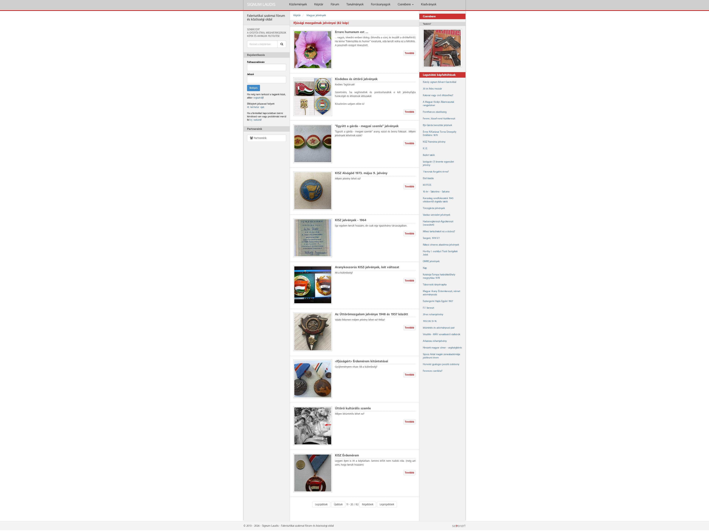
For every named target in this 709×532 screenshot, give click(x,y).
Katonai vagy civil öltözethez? (438, 95)
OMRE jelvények (431, 261)
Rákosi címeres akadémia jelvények (441, 244)
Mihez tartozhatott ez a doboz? (439, 231)
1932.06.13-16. (430, 321)
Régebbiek (367, 504)
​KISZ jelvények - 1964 (350, 220)
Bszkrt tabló (429, 155)
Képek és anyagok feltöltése (263, 36)
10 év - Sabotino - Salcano (436, 191)
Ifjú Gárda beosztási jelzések (437, 125)
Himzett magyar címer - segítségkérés (442, 347)
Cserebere (405, 4)
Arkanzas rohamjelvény (435, 341)
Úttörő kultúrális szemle (353, 408)
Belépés (253, 88)
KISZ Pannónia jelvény (434, 141)
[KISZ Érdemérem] (312, 473)
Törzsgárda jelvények (434, 208)
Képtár (318, 4)
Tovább (409, 53)
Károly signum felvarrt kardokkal (439, 82)
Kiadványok (428, 4)
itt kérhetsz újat (255, 107)
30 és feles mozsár (432, 88)
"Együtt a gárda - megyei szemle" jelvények (367, 126)
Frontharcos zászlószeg (434, 111)
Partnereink (259, 138)
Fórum (335, 4)
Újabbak (338, 504)
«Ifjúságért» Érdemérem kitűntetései (361, 361)
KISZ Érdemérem (347, 455)
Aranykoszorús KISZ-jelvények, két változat (367, 267)
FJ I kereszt (428, 307)
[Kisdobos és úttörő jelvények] (312, 96)
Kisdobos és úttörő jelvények (356, 79)
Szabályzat (253, 29)
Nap (425, 268)
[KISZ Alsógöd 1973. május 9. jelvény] (312, 190)
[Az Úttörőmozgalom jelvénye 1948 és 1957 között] (312, 331)
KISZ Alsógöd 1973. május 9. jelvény (361, 173)
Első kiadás (428, 178)
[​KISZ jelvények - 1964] (312, 237)
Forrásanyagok (380, 4)
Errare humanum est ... (351, 32)
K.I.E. (425, 148)
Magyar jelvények (316, 15)
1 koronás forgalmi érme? (436, 171)
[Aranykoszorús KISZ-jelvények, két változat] (312, 284)
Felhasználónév (256, 62)
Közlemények (298, 4)
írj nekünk (255, 119)
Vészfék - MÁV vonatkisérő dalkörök (441, 334)
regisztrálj (258, 97)
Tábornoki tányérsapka (434, 284)
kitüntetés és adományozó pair (439, 327)
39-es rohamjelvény (433, 314)
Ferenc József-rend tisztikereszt (439, 118)
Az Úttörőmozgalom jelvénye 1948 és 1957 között (371, 314)
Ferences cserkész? (432, 370)
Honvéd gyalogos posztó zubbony (441, 364)
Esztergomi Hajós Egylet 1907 (438, 301)
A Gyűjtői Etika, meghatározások (266, 32)
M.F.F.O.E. (427, 185)
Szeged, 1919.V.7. (431, 238)
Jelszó (250, 74)
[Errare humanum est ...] (312, 49)
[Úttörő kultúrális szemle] (312, 425)
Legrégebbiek (387, 504)
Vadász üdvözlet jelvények (436, 214)
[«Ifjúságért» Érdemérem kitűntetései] (312, 378)
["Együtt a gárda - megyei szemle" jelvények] (312, 143)
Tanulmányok (355, 4)
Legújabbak (321, 504)
